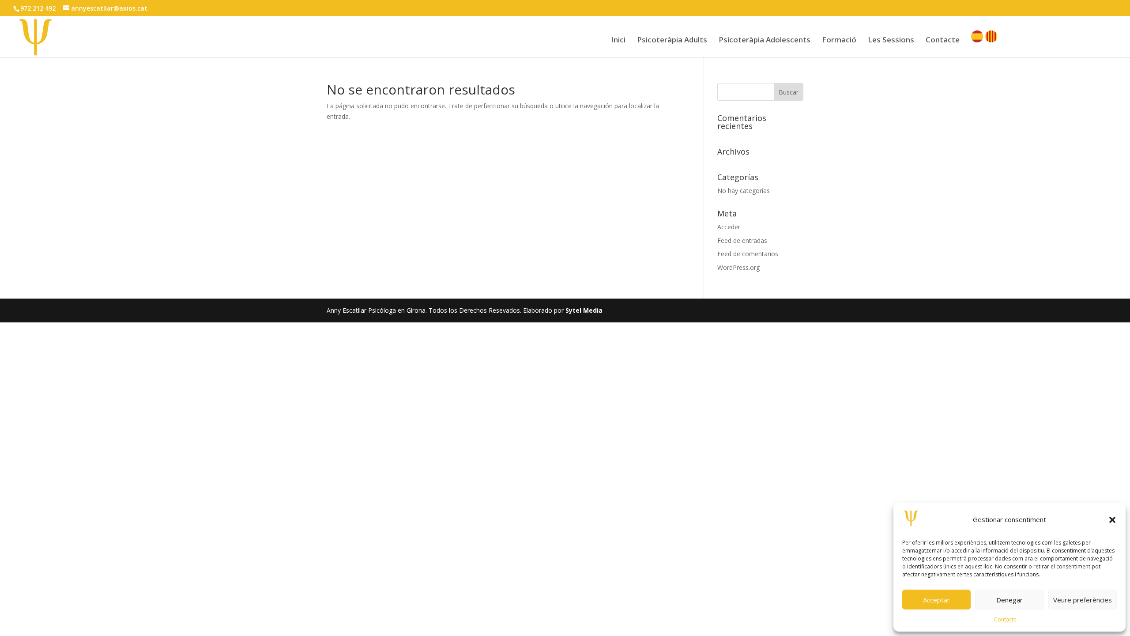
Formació (839, 41)
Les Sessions (891, 41)
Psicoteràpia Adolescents (764, 41)
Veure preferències (1082, 599)
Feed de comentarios (747, 254)
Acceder (728, 227)
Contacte (1005, 619)
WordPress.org (738, 267)
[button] (1112, 519)
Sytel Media (584, 310)
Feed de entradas (742, 240)
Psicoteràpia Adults (672, 41)
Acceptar (936, 599)
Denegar (1009, 599)
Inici (618, 41)
